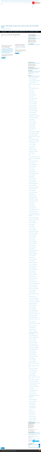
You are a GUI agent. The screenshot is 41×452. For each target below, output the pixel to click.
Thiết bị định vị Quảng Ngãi (32, 354)
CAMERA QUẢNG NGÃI (4, 0)
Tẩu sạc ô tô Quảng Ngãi (32, 321)
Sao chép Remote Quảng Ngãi (33, 303)
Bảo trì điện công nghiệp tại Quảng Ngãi (34, 80)
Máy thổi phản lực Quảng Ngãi (33, 262)
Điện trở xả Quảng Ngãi (32, 190)
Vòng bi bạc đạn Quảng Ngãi (32, 401)
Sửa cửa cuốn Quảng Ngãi (32, 308)
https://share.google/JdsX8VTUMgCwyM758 (32, 446)
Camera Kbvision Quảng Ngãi (33, 114)
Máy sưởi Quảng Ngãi (32, 260)
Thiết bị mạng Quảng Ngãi (32, 359)
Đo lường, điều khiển (24, 0)
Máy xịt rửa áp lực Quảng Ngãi (33, 269)
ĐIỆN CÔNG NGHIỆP (15, 31)
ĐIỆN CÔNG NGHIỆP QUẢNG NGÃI (33, 183)
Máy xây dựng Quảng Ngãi (32, 267)
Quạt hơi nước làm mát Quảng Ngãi (33, 298)
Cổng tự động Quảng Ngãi (32, 142)
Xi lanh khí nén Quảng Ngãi (32, 418)
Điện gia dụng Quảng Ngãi (32, 185)
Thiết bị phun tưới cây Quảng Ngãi (33, 368)
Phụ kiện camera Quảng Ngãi (33, 281)
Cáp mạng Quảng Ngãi (32, 126)
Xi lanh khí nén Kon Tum (32, 414)
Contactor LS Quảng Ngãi (32, 144)
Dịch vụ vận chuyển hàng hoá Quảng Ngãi (34, 156)
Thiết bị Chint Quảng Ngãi (32, 340)
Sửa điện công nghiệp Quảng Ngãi (33, 310)
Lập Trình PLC (3, 1)
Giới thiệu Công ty (36, 0)
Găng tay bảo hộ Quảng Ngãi (32, 195)
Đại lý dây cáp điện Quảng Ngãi (33, 164)
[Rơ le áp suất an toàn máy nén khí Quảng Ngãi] (7, 40)
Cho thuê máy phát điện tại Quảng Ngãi (34, 131)
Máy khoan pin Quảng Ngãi (32, 243)
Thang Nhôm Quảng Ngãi (32, 329)
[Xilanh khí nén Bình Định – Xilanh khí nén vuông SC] (21, 39)
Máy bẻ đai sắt (7, 1)
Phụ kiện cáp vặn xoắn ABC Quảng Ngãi (34, 283)
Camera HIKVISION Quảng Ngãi (33, 110)
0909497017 (37, 441)
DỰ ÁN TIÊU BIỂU (12, 0)
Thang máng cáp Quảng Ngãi (33, 325)
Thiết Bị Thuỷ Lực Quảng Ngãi (33, 371)
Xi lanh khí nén (7, 49)
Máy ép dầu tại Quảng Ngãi (32, 236)
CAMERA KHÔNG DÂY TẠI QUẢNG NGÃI (34, 115)
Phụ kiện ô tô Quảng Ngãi (32, 290)
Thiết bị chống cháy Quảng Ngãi (33, 342)
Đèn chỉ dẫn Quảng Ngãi (32, 171)
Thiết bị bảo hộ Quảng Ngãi (32, 338)
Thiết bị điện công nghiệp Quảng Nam (34, 347)
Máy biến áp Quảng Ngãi (32, 220)
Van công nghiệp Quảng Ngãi (32, 399)
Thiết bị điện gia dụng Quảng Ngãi (33, 349)
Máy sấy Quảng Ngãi (31, 257)
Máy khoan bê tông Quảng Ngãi (33, 241)
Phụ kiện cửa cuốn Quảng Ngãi (33, 285)
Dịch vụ (9, 0)
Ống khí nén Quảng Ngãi (32, 276)
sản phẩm (10, 1)
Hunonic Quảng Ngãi (31, 202)
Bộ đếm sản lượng (31, 96)
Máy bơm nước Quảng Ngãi (32, 222)
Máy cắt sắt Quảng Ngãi (32, 227)
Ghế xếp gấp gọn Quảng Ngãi (33, 197)
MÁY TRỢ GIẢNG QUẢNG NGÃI (33, 264)
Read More (3, 57)
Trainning (30, 1)
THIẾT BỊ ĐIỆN (10, 31)
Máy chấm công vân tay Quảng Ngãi (33, 231)
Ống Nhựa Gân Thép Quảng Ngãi (33, 278)
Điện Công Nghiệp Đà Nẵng (32, 181)
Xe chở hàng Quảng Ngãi (32, 404)
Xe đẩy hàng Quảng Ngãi (32, 406)
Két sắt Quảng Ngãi (31, 204)
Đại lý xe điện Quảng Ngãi (32, 166)
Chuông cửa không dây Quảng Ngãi (33, 139)
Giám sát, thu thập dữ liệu (30, 0)
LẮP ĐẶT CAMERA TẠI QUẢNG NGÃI (33, 209)
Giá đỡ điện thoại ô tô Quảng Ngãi (33, 199)
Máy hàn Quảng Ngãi (31, 238)
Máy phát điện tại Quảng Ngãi (33, 253)
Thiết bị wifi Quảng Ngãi (32, 373)
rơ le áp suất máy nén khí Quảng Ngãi (34, 299)
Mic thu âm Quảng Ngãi (32, 271)
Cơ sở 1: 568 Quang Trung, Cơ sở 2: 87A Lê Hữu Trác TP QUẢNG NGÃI (20, 26)
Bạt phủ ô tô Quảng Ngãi (32, 82)
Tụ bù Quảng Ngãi (31, 388)
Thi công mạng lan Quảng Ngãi (33, 335)
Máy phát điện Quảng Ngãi (32, 252)
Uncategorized (31, 397)
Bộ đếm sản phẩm (31, 100)
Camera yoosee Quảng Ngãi (32, 122)
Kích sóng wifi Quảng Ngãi (32, 207)
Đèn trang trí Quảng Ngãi (32, 178)
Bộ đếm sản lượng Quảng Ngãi (33, 98)
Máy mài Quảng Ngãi (31, 248)
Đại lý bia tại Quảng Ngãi (32, 162)
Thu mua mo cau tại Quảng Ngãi (33, 381)
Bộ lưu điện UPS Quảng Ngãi (32, 103)
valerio (15, 450)
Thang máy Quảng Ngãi (32, 327)
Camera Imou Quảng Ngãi (32, 112)
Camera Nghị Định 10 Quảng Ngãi (33, 117)
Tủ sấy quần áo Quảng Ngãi (32, 393)
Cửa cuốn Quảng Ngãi (32, 146)
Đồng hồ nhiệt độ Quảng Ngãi (33, 192)
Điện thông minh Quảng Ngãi (32, 188)
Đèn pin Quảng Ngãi (31, 176)
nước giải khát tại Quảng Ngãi (33, 274)
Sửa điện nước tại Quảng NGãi (33, 315)
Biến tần (30, 86)
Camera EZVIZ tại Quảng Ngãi (33, 107)
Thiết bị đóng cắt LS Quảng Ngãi (33, 356)
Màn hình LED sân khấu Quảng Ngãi (33, 217)
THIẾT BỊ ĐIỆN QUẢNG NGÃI (32, 352)
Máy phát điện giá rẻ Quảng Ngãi (33, 250)
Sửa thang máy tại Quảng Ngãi (33, 317)
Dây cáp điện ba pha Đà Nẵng (33, 149)
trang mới (36, 1)
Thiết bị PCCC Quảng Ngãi (32, 361)
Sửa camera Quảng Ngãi (32, 306)
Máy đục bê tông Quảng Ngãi (33, 234)
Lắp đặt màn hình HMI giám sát (33, 211)
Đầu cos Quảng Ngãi (31, 169)
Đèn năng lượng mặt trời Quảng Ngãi (34, 173)
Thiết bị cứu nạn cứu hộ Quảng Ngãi (33, 345)
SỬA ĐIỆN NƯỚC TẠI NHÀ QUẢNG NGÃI (34, 313)
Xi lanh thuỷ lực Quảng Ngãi (6, 52)
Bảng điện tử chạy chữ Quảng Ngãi (33, 77)
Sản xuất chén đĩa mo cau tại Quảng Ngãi (34, 301)
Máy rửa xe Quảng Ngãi (32, 255)
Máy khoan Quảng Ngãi (32, 245)
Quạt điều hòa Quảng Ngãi (32, 296)
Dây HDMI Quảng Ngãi (32, 153)
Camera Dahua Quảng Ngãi (32, 105)
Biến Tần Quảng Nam (32, 91)
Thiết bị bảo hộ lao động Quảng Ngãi (34, 337)
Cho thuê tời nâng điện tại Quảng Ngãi (34, 133)
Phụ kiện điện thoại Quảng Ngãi (33, 286)
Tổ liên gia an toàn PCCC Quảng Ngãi (34, 386)
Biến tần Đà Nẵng (31, 89)
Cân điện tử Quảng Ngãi (32, 124)
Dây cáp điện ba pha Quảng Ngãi (33, 151)
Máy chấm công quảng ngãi (32, 229)
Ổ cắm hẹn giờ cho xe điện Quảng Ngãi (33, 72)
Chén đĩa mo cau (31, 129)
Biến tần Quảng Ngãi (31, 93)
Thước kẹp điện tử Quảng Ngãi (33, 384)
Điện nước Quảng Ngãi (18, 0)
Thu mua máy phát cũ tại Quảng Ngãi (34, 379)
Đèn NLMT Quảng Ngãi (32, 174)
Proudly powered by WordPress (5, 450)
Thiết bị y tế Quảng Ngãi (32, 375)
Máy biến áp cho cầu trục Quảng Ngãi (34, 219)
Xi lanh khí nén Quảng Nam (32, 416)
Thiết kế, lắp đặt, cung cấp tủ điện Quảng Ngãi (23, 1)
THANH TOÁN (14, 1)
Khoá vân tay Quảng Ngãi (32, 206)
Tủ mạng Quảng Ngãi (32, 391)
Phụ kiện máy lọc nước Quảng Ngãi (33, 288)
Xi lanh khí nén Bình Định (33, 407)
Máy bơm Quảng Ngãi (32, 224)
